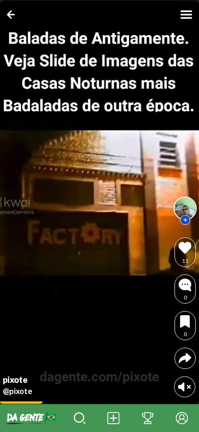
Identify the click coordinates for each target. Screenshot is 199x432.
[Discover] (79, 418)
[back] (13, 15)
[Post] (114, 418)
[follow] (185, 220)
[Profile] (182, 418)
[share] (184, 358)
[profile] (185, 208)
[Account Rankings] (148, 418)
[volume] (184, 386)
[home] (31, 418)
